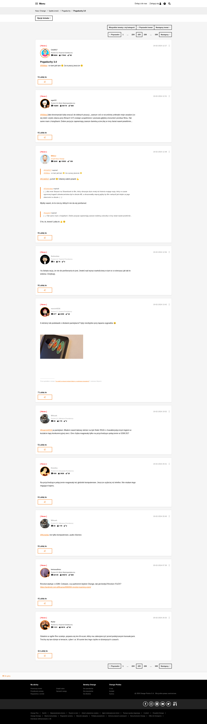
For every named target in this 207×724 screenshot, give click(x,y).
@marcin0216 (46, 430)
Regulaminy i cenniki (37, 694)
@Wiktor (43, 66)
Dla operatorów (88, 688)
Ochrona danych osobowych (117, 716)
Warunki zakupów (82, 716)
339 (156, 35)
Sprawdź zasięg (61, 691)
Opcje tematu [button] (43, 18)
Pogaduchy (66, 11)
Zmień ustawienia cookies (90, 713)
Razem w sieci (73, 713)
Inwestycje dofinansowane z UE (41, 719)
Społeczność (54, 11)
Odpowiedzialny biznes (57, 713)
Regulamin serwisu (66, 716)
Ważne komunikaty (50, 716)
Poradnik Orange (158, 713)
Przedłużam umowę (37, 691)
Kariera (111, 694)
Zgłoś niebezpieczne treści (110, 713)
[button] (169, 46)
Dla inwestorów (88, 691)
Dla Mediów (87, 694)
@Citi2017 (48, 170)
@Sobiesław (48, 189)
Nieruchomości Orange (137, 716)
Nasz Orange (40, 11)
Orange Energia (36, 716)
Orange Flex (35, 713)
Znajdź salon (60, 688)
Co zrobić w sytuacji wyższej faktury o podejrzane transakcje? (72, 381)
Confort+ (146, 713)
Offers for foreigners (155, 716)
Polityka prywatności (98, 716)
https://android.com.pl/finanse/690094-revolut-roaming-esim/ (65, 587)
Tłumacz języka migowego (131, 713)
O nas (111, 688)
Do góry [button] (7, 676)
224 (133, 35)
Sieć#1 (44, 713)
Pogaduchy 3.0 (48, 62)
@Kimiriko (44, 535)
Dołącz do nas (141, 4)
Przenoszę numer (36, 688)
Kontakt (111, 691)
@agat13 (47, 213)
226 (145, 35)
